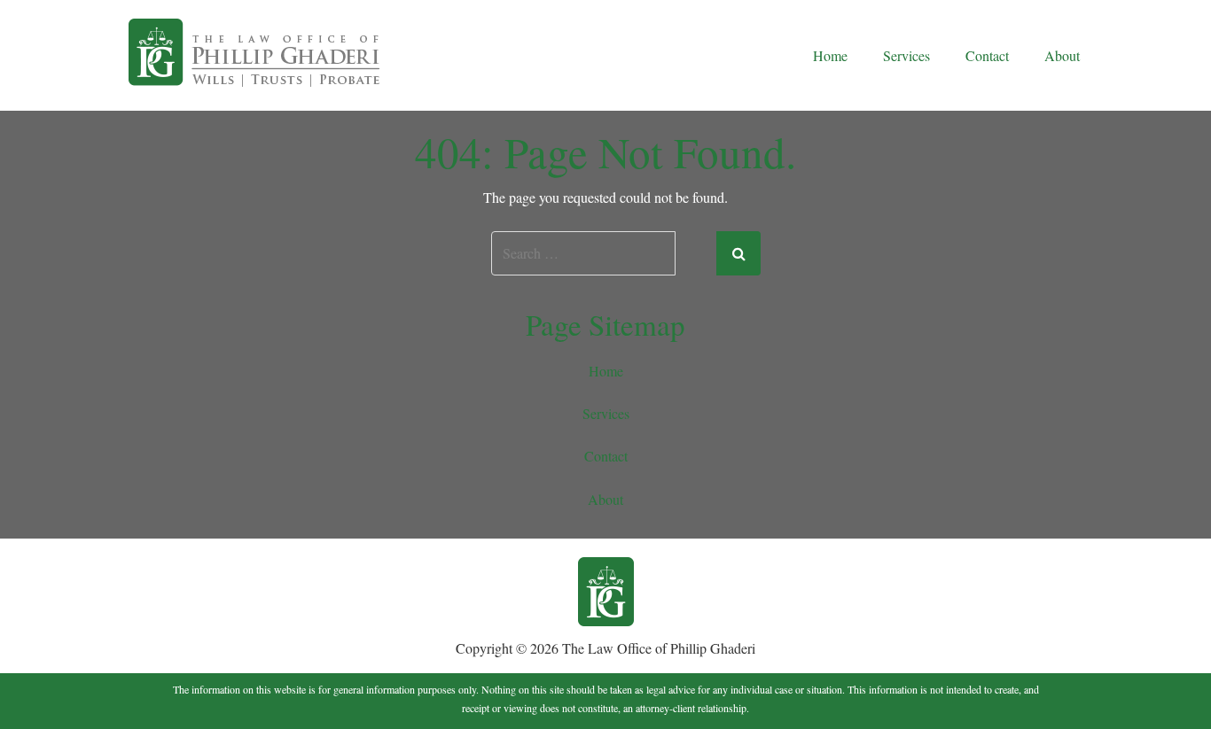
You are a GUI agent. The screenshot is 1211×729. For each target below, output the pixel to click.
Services (906, 55)
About (1062, 55)
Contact (987, 55)
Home (830, 55)
